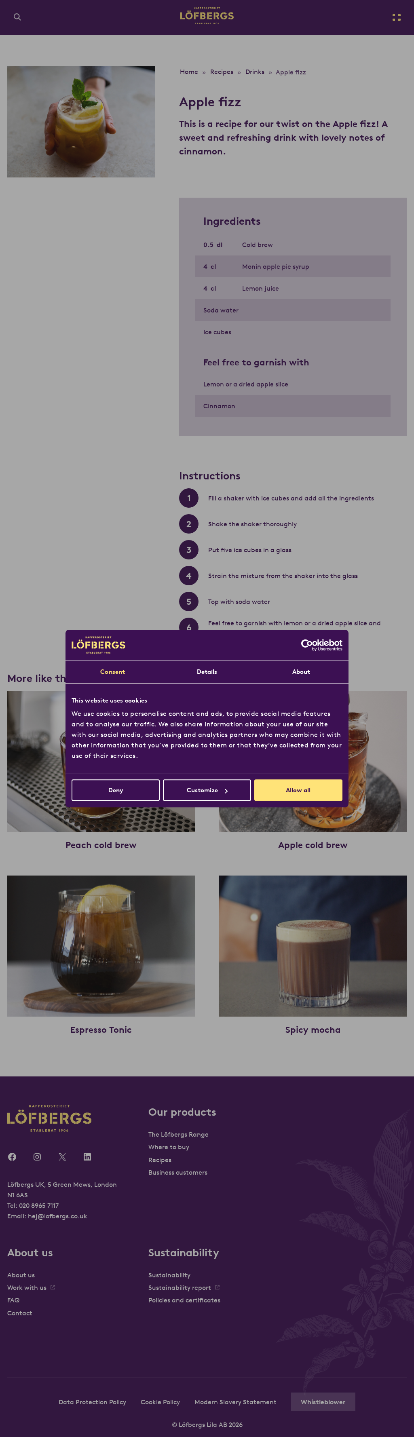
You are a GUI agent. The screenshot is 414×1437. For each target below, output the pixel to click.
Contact (19, 1313)
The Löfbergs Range (178, 1134)
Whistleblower (323, 1402)
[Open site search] (17, 17)
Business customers (177, 1172)
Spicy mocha (313, 1029)
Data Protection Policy (92, 1402)
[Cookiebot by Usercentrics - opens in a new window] (307, 645)
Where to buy (168, 1147)
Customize (202, 790)
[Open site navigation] (397, 17)
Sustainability (169, 1275)
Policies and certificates (184, 1300)
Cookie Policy (160, 1402)
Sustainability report (179, 1287)
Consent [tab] (112, 671)
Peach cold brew (101, 844)
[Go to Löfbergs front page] (207, 22)
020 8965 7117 (39, 1205)
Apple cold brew (313, 844)
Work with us (26, 1287)
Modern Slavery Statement (235, 1402)
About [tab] (301, 671)
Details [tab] (207, 671)
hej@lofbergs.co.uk (57, 1216)
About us (21, 1275)
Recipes (159, 1160)
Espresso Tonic (101, 1029)
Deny (115, 790)
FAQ (13, 1300)
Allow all (298, 790)
